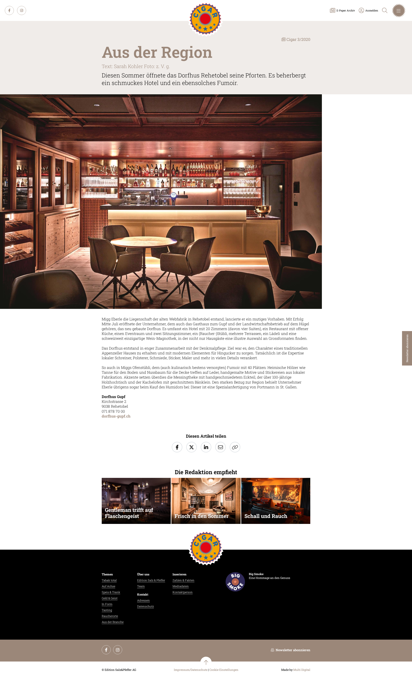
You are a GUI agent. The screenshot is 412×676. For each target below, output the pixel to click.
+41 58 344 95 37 (190, 72)
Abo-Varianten (179, 56)
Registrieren (177, 46)
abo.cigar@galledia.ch (227, 72)
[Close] (242, 9)
